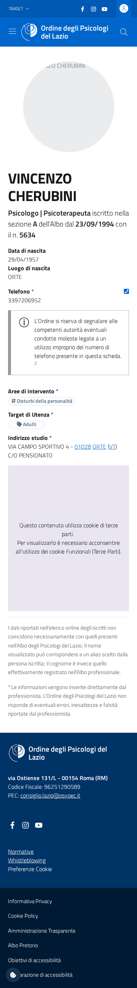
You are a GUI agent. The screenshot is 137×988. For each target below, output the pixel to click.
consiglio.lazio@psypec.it (50, 795)
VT (112, 446)
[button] (20, 9)
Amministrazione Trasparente (42, 930)
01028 (83, 446)
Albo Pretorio (23, 945)
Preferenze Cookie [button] (30, 869)
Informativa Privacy (30, 901)
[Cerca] (123, 32)
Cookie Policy (23, 916)
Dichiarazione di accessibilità (40, 975)
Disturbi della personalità (44, 400)
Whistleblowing (27, 860)
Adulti (29, 424)
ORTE (99, 446)
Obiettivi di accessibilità (34, 960)
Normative (21, 851)
